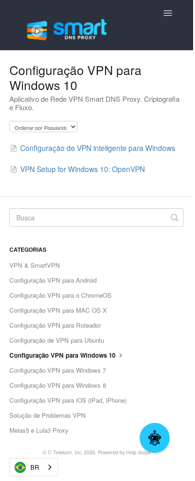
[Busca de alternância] (174, 217)
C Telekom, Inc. (65, 452)
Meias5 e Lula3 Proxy (38, 430)
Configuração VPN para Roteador (55, 325)
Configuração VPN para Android (53, 280)
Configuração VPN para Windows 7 (57, 370)
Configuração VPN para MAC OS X (58, 310)
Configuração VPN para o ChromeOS (60, 295)
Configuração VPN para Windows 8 (57, 385)
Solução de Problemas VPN (47, 415)
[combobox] (33, 467)
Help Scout (138, 452)
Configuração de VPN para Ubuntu (56, 340)
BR (34, 467)
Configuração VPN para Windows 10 (63, 355)
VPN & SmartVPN (34, 265)
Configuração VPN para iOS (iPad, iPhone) (68, 400)
